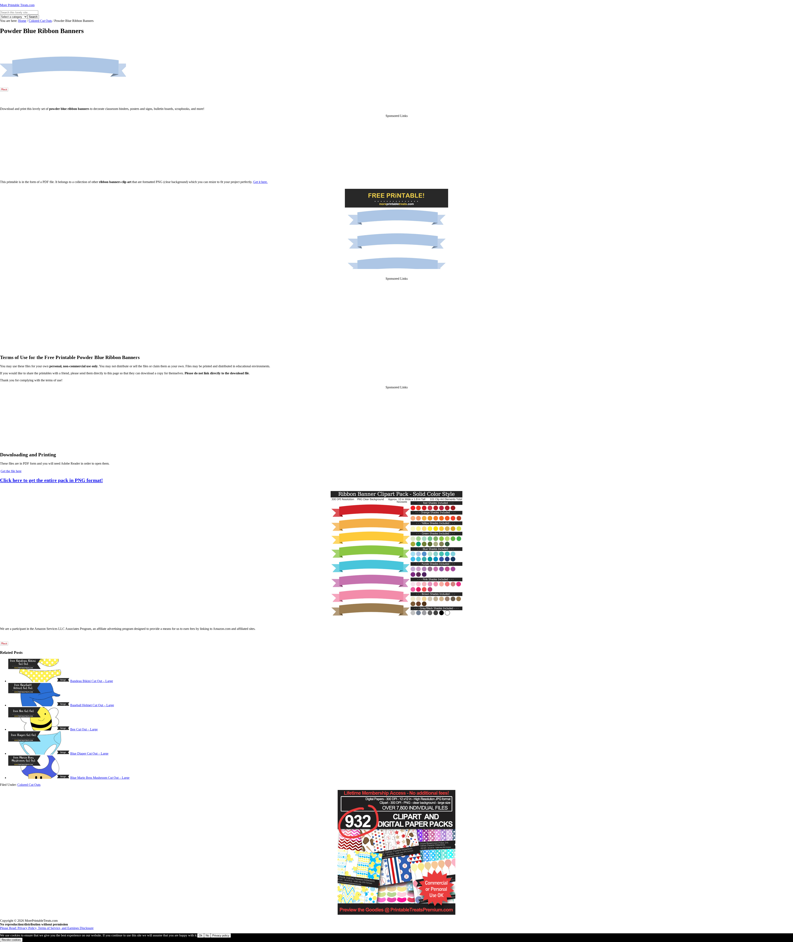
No (207, 935)
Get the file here (11, 471)
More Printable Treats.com (17, 5)
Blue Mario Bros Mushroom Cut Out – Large (99, 777)
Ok (200, 935)
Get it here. (260, 182)
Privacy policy (220, 935)
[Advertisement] (396, 97)
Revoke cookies (11, 939)
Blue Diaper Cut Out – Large (89, 753)
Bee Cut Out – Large (84, 729)
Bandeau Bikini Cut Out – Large (91, 681)
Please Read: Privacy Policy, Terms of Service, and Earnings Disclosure (47, 928)
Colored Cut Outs (28, 784)
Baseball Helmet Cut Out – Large (92, 705)
